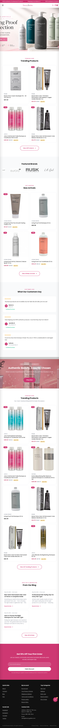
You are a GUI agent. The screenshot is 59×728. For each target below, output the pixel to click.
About (4, 688)
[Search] (52, 5)
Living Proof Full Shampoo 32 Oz (41, 223)
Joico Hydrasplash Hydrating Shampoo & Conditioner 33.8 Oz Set (14, 436)
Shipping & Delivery (27, 694)
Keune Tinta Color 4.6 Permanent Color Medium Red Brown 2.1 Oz (43, 136)
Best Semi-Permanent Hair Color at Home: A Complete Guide (15, 595)
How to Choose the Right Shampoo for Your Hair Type (13, 616)
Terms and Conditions (27, 697)
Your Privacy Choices (27, 691)
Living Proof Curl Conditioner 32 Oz (42, 261)
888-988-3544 (29, 714)
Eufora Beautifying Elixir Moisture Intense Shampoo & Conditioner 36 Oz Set (43, 477)
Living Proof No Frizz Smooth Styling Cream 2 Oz (14, 223)
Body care (43, 694)
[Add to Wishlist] (26, 67)
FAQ (3, 697)
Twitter (4, 718)
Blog (3, 694)
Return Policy (25, 702)
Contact (4, 691)
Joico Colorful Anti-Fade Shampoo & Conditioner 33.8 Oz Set (15, 136)
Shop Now (29, 380)
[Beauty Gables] (28, 5)
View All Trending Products (28, 567)
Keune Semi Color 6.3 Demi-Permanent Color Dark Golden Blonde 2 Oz (15, 555)
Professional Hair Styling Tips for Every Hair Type (43, 595)
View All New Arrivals (28, 273)
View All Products (28, 148)
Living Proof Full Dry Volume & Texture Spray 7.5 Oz (15, 262)
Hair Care (43, 688)
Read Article (7, 606)
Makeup (43, 691)
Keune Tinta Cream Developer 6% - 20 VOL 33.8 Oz (15, 96)
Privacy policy (25, 699)
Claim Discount (29, 669)
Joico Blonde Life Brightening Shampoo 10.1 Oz (43, 555)
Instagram (5, 713)
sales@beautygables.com (28, 718)
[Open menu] (2, 5)
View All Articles (29, 635)
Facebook (5, 710)
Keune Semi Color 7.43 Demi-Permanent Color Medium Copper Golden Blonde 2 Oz (42, 97)
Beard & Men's (44, 697)
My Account (25, 688)
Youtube (4, 715)
